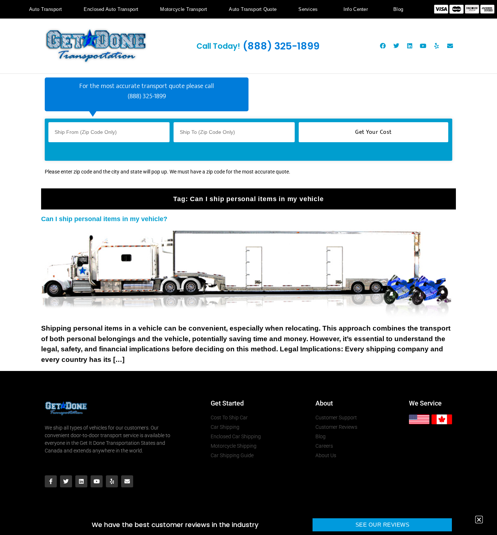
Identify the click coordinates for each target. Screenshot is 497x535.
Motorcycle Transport (183, 9)
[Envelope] (450, 46)
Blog (398, 9)
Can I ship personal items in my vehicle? (104, 219)
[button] (479, 519)
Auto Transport (45, 9)
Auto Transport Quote (253, 9)
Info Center (355, 9)
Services (308, 9)
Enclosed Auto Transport (111, 9)
